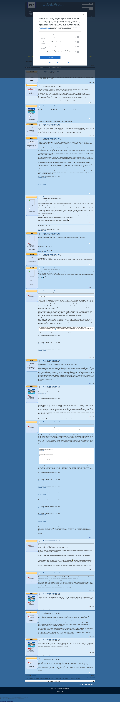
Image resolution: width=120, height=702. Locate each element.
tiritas (32, 85)
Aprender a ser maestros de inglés (72, 678)
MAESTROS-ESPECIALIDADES (42, 678)
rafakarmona (31, 124)
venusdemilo (32, 254)
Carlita (32, 196)
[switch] (77, 37)
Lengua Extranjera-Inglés (55, 678)
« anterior (87, 677)
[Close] (84, 15)
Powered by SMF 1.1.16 (54, 688)
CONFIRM (50, 57)
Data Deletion (52, 62)
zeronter (31, 105)
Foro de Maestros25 (30, 678)
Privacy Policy (68, 62)
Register (40, 177)
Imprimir (92, 675)
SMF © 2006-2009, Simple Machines (63, 688)
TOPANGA (32, 267)
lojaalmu (31, 360)
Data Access (60, 62)
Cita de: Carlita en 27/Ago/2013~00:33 (44, 294)
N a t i (62, 691)
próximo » (92, 677)
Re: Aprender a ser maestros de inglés (51, 85)
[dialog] (60, 38)
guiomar (31, 138)
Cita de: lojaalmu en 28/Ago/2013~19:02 (45, 425)
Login (44, 177)
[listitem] (60, 34)
